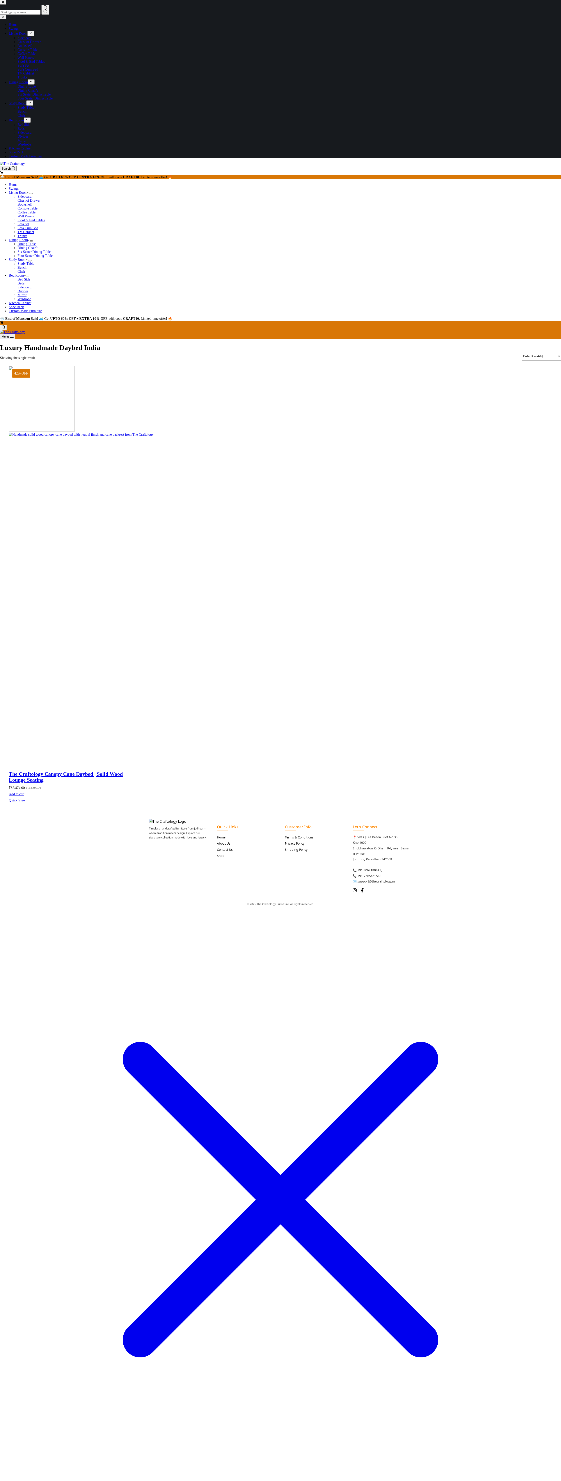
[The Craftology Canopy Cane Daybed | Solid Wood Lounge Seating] (74, 563)
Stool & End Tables (31, 220)
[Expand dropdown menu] (31, 193)
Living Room (18, 192)
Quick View (17, 800)
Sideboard (25, 196)
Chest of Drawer (29, 200)
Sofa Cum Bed (28, 228)
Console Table (27, 208)
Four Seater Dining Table (35, 255)
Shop (220, 856)
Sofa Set (23, 224)
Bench (22, 267)
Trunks (22, 236)
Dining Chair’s (28, 248)
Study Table (26, 263)
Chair (21, 271)
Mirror (22, 295)
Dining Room (18, 240)
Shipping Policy (296, 849)
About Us (223, 843)
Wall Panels (26, 216)
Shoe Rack (16, 307)
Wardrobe (24, 299)
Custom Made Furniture (25, 311)
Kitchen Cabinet (20, 303)
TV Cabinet (26, 232)
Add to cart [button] (16, 794)
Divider (23, 291)
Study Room (17, 259)
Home (13, 184)
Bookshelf (25, 204)
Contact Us (225, 849)
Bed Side (24, 279)
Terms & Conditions (299, 837)
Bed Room (16, 275)
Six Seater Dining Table (34, 252)
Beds (21, 283)
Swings (14, 188)
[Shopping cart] (1, 173)
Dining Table (27, 244)
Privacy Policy (294, 843)
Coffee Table (27, 212)
